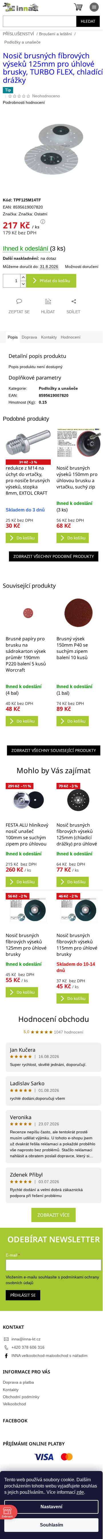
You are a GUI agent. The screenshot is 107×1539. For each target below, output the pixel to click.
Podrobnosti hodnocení (24, 102)
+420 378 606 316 (28, 1347)
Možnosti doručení (81, 266)
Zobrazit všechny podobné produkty (53, 556)
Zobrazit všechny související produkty (53, 750)
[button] (28, 869)
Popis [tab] (13, 337)
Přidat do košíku (55, 280)
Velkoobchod (14, 1404)
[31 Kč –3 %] (28, 442)
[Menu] (94, 7)
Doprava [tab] (29, 337)
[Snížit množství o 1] (23, 284)
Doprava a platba (18, 1382)
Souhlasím (51, 1525)
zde (80, 1492)
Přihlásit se (23, 1295)
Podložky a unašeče (58, 388)
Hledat (88, 21)
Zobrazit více (53, 1215)
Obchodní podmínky (21, 1396)
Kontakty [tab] (49, 337)
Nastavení (51, 1506)
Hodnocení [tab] (70, 337)
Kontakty (11, 1389)
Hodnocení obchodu (53, 1019)
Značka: (33, 214)
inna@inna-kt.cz (26, 1339)
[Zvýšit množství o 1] (23, 277)
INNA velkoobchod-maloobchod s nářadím (49, 1355)
